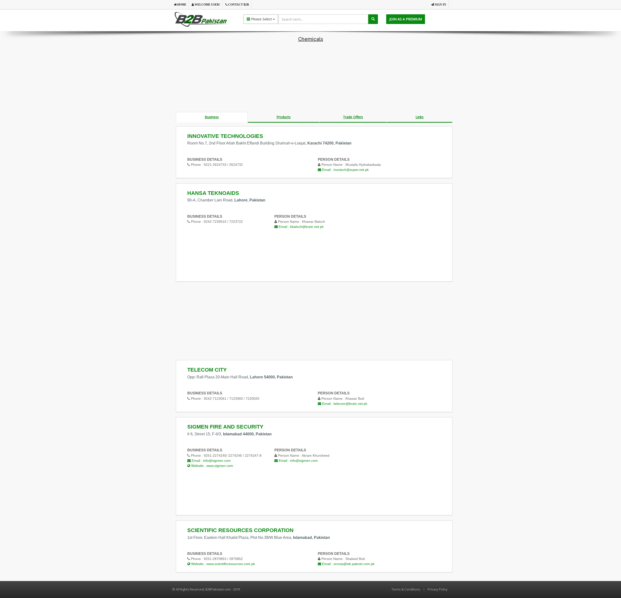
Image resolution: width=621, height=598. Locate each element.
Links (420, 117)
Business (212, 117)
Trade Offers (353, 117)
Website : (211, 466)
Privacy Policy (438, 589)
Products (284, 117)
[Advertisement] (310, 78)
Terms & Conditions (406, 589)
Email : (345, 170)
